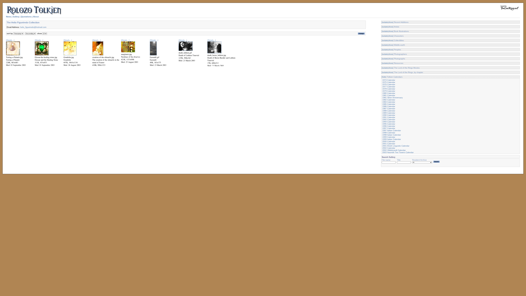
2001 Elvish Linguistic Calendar (395, 146)
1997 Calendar (388, 128)
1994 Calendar (388, 122)
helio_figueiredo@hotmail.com (33, 27)
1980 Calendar (388, 93)
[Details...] (10, 40)
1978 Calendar (388, 89)
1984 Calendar (388, 102)
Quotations (26, 16)
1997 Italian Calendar (391, 130)
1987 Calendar (388, 108)
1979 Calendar (388, 91)
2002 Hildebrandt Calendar (394, 150)
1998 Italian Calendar (391, 135)
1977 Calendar (388, 87)
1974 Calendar (388, 80)
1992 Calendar (388, 119)
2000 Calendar (388, 141)
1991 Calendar (388, 117)
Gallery (16, 16)
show (390, 22)
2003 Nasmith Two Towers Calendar (398, 152)
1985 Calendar (388, 104)
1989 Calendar (388, 113)
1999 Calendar (388, 137)
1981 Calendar (388, 95)
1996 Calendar (388, 126)
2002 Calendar (388, 148)
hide (384, 77)
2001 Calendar (388, 144)
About (36, 16)
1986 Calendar (388, 106)
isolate (385, 22)
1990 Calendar (388, 115)
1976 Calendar (388, 84)
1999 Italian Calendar (391, 139)
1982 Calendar (388, 100)
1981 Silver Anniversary (392, 97)
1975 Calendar (388, 82)
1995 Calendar (388, 124)
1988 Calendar (388, 111)
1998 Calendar (388, 133)
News (8, 16)
